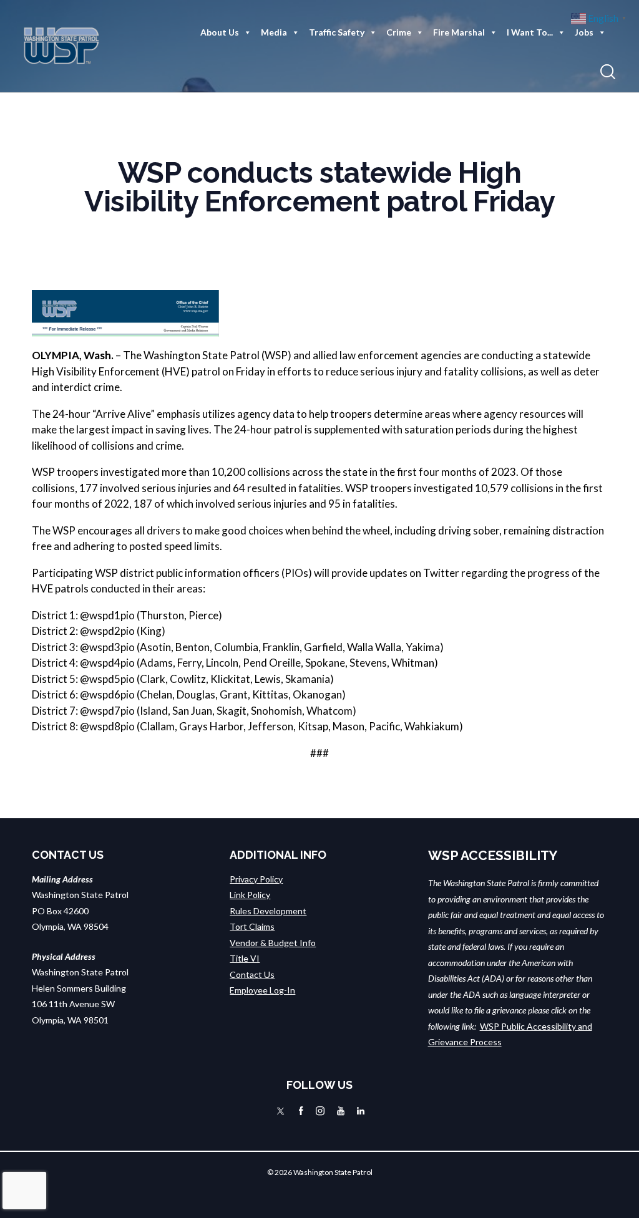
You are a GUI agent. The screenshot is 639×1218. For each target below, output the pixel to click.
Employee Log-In (262, 990)
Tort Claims (252, 926)
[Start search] (608, 72)
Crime (398, 32)
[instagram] (320, 1111)
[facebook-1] (301, 1111)
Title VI (245, 958)
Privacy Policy (256, 879)
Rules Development (268, 911)
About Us (219, 32)
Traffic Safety (336, 32)
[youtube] (340, 1111)
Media (274, 32)
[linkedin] (360, 1111)
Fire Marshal (459, 32)
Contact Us (252, 974)
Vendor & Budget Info (273, 942)
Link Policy (250, 894)
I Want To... (530, 32)
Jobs (584, 32)
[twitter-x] (280, 1111)
